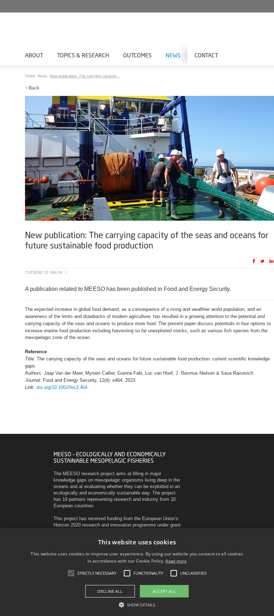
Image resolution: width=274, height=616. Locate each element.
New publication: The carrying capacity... (85, 76)
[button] (137, 604)
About (34, 55)
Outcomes (137, 55)
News (173, 55)
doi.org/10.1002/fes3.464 (61, 387)
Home (30, 76)
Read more (176, 561)
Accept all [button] (164, 591)
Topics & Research (83, 55)
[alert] (137, 572)
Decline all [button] (109, 591)
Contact (206, 55)
